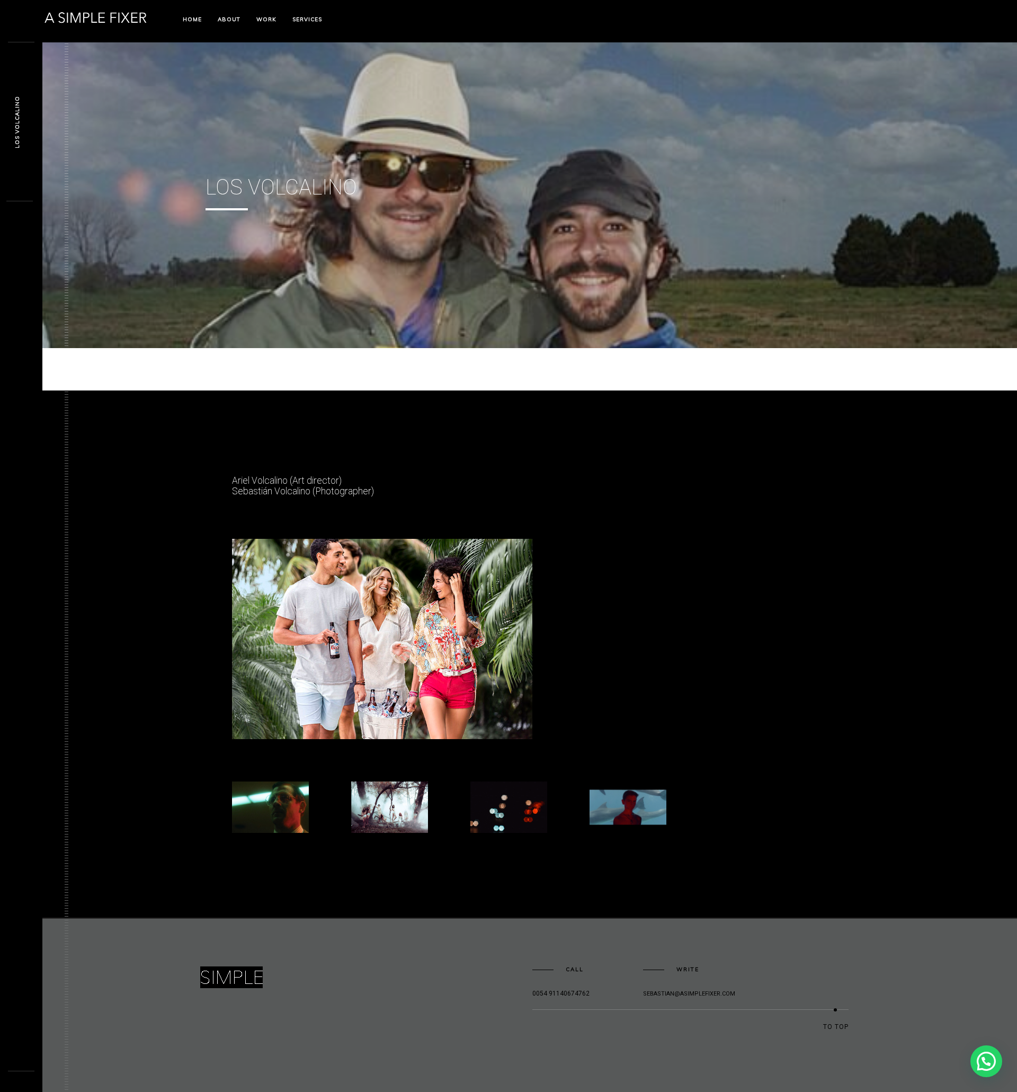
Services (307, 19)
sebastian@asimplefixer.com (689, 993)
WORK (266, 19)
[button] (382, 639)
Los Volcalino (17, 122)
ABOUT (229, 19)
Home (192, 19)
